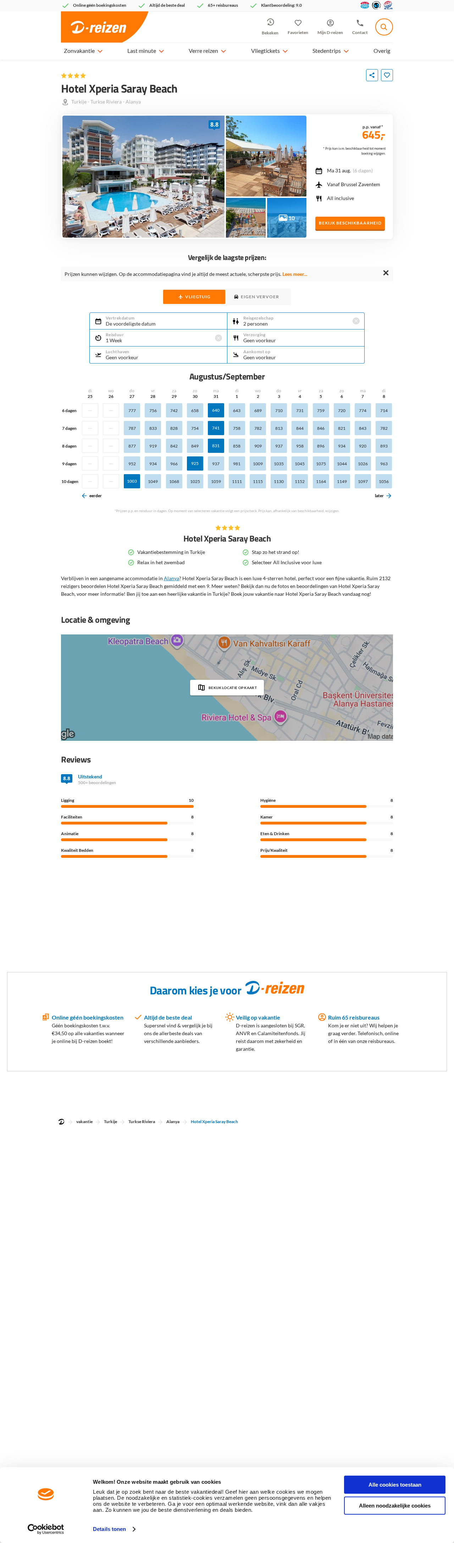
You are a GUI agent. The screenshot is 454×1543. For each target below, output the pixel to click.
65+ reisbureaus (223, 5)
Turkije (79, 102)
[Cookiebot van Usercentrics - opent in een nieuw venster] (46, 1529)
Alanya (133, 102)
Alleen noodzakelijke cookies (395, 1506)
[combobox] (384, 26)
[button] (99, 51)
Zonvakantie (79, 50)
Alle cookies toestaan (395, 1485)
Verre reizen (203, 50)
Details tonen (109, 1529)
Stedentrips (326, 50)
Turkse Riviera (106, 102)
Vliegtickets (265, 50)
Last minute (141, 50)
